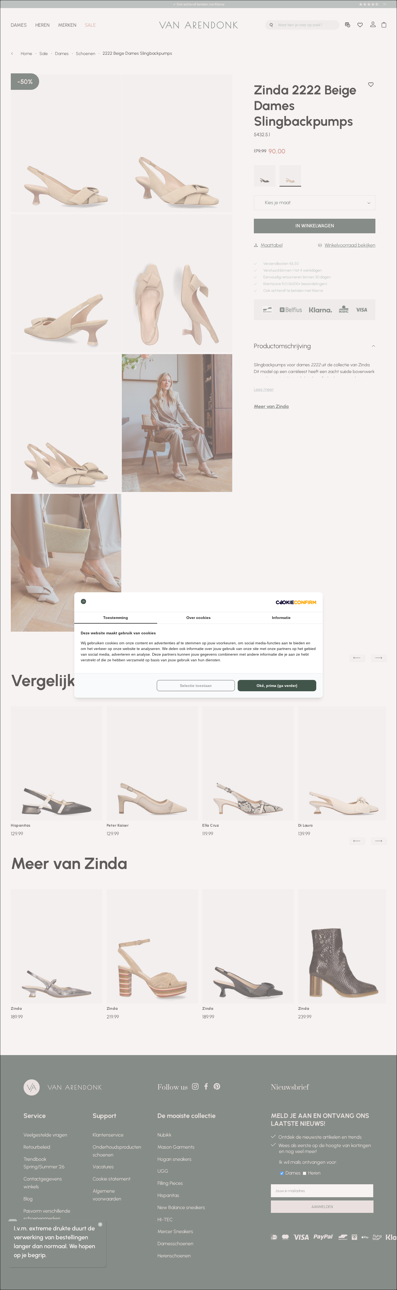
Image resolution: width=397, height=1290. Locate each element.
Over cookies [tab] (198, 617)
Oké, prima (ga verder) (277, 685)
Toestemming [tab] (115, 617)
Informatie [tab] (281, 617)
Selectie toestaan (196, 685)
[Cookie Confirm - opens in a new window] (296, 602)
